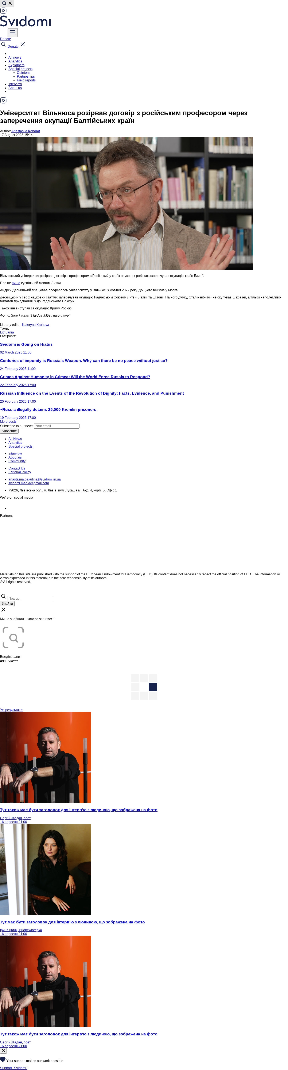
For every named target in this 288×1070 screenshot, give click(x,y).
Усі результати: (11, 710)
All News (15, 439)
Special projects (20, 446)
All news (14, 57)
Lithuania (7, 332)
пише (16, 283)
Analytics (15, 61)
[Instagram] (3, 13)
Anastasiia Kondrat (25, 131)
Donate (5, 39)
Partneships (26, 76)
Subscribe (9, 431)
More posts (8, 421)
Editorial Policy (19, 472)
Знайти (7, 603)
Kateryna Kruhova (35, 325)
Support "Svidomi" (13, 1068)
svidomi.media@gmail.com (28, 483)
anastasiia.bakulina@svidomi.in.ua (34, 479)
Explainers (16, 65)
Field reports (26, 80)
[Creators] (8, 591)
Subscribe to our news (16, 426)
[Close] (3, 1051)
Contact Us (16, 468)
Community (17, 461)
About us (15, 88)
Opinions (23, 72)
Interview (15, 84)
